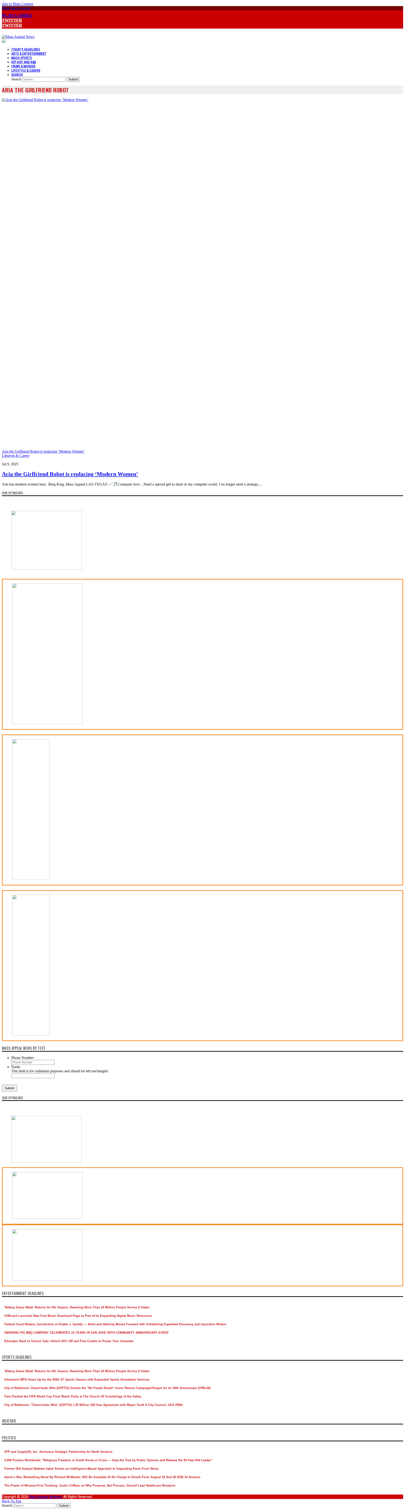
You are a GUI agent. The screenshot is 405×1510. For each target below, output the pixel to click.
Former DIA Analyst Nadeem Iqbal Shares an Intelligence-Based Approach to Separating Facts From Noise (81, 1468)
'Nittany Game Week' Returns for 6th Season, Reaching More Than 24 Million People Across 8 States (77, 1307)
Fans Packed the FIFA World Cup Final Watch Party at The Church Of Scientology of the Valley (72, 1396)
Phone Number (22, 1058)
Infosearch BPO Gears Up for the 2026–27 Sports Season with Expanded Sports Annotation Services (77, 1379)
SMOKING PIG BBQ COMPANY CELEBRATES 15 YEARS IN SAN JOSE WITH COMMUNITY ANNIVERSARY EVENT (86, 1332)
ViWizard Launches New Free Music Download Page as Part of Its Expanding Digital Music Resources (78, 1316)
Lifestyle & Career (15, 456)
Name (15, 1067)
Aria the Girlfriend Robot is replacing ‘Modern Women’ (70, 474)
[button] (16, 8)
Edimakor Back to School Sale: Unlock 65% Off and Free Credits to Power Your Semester (69, 1341)
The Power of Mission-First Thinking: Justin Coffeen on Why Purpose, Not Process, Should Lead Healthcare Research (89, 1485)
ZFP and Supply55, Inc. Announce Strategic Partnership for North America (58, 1452)
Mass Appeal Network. (46, 1497)
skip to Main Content (17, 4)
